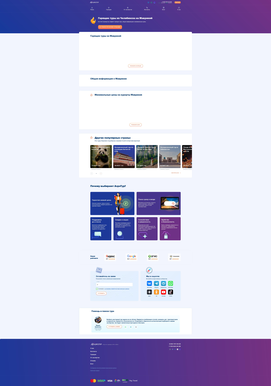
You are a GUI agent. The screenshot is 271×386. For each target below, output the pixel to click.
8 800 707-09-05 (175, 344)
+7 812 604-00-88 (175, 346)
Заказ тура (177, 2)
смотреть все (175, 172)
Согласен (114, 289)
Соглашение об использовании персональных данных (103, 368)
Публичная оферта (94, 370)
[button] (135, 66)
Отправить (101, 293)
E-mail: (98, 281)
